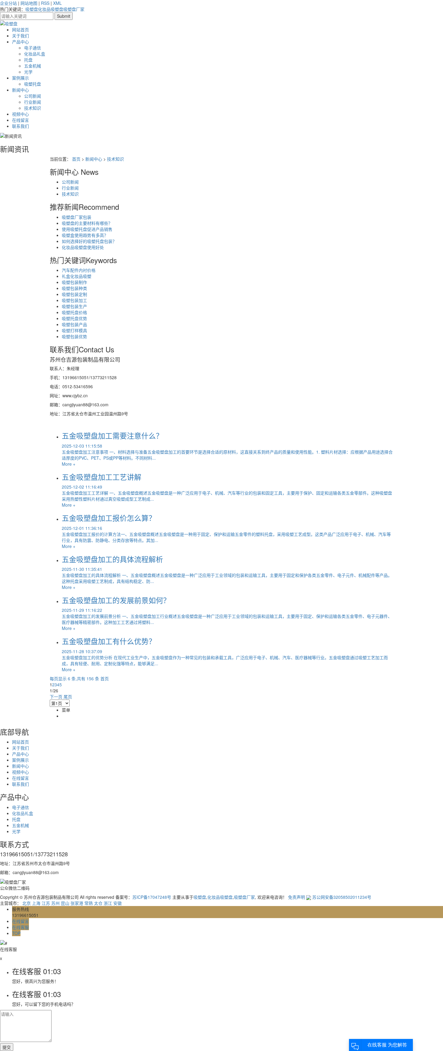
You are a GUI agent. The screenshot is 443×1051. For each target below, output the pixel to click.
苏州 (55, 903)
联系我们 (20, 126)
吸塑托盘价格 (74, 312)
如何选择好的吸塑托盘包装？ (89, 241)
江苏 (46, 903)
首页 (76, 159)
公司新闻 (32, 96)
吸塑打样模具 (74, 330)
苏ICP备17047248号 (151, 897)
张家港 (77, 903)
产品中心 (20, 42)
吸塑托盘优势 (74, 318)
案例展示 (20, 78)
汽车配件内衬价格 (79, 270)
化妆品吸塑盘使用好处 (83, 247)
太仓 (98, 903)
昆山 (65, 903)
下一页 (56, 697)
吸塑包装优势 (74, 336)
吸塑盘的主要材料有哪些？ (87, 223)
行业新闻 (32, 102)
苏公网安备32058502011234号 (341, 897)
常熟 (88, 903)
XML (57, 3)
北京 (26, 903)
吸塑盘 (31, 9)
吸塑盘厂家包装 (76, 217)
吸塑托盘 (32, 84)
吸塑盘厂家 (73, 9)
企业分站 (8, 3)
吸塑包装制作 (74, 282)
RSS (45, 3)
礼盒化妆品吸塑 (76, 276)
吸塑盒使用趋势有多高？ (85, 235)
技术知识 (32, 108)
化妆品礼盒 (34, 54)
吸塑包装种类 (74, 288)
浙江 (108, 903)
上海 (36, 903)
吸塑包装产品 (74, 324)
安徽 (117, 903)
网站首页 (20, 30)
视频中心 (20, 114)
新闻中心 (20, 90)
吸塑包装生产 (74, 306)
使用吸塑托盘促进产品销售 (87, 229)
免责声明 (296, 897)
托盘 (28, 60)
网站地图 (28, 3)
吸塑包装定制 (74, 294)
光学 (28, 72)
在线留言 (20, 120)
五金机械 (32, 66)
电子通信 (32, 48)
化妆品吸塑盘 (50, 9)
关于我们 (20, 36)
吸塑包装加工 (74, 300)
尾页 (68, 697)
